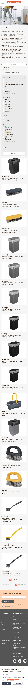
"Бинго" (7, 99)
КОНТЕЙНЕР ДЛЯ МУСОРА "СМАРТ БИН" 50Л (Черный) (12, 335)
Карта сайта (16, 637)
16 (16, 584)
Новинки (3, 632)
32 (19, 584)
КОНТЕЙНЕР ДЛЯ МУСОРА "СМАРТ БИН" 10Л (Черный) (12, 388)
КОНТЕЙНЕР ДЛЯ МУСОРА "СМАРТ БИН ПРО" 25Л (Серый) (12, 440)
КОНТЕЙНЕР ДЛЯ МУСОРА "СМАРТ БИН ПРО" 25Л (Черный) (12, 179)
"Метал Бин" (8, 104)
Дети (2, 624)
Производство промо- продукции (19, 624)
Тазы (6, 89)
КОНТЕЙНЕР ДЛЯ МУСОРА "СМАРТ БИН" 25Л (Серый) (12, 283)
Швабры (7, 91)
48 (22, 584)
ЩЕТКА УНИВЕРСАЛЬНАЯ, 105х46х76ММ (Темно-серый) (10, 205)
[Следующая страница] (23, 579)
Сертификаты (16, 632)
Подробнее (18, 683)
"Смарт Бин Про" (9, 106)
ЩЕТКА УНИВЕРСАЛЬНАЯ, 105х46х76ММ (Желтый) (9, 231)
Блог (2, 646)
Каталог (4, 613)
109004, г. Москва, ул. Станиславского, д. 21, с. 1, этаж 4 (19, 647)
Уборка (3, 629)
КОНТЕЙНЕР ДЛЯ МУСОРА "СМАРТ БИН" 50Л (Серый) (12, 257)
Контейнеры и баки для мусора (14, 84)
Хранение (4, 619)
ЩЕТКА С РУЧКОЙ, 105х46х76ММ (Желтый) (11, 492)
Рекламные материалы (19, 635)
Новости (3, 643)
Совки (6, 86)
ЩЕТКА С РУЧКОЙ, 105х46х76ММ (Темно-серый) (11, 466)
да (5, 147)
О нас (14, 617)
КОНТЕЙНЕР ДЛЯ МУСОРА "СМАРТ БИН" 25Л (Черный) (12, 362)
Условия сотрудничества (17, 620)
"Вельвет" (7, 111)
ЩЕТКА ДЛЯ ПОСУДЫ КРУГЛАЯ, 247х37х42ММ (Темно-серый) (11, 574)
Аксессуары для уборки (11, 79)
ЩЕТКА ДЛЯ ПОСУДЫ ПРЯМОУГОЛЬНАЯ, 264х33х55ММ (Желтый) (11, 547)
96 (25, 584)
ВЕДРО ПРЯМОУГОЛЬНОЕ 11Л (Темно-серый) (13, 414)
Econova (7, 120)
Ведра (6, 82)
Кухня (3, 617)
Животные (4, 627)
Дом (2, 622)
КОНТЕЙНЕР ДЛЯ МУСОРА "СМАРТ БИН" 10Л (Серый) (12, 309)
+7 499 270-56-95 (17, 643)
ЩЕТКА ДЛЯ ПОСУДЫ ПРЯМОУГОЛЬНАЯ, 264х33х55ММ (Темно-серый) (11, 519)
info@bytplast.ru (17, 651)
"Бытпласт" (8, 118)
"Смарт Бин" (8, 108)
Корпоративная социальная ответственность (17, 628)
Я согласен (7, 683)
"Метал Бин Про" (9, 102)
